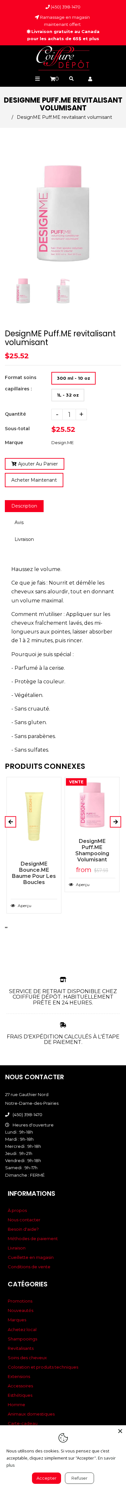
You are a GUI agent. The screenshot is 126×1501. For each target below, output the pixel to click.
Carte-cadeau (22, 1423)
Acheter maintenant (34, 480)
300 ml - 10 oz (73, 378)
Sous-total (17, 428)
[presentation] (5, 306)
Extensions (19, 1376)
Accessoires (20, 1385)
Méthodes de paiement (33, 1238)
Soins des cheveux (27, 1357)
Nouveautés (20, 1310)
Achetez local (22, 1329)
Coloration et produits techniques (43, 1367)
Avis (19, 522)
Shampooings (22, 1338)
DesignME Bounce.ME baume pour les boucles (34, 873)
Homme (16, 1404)
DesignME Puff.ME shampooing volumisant (92, 850)
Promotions (20, 1301)
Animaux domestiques (31, 1414)
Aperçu (24, 905)
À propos (17, 1210)
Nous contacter (24, 1219)
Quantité (15, 414)
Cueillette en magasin (31, 1257)
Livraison (24, 539)
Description (24, 506)
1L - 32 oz (68, 395)
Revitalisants (21, 1348)
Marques (17, 1319)
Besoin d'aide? (23, 1229)
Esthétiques (20, 1395)
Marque (14, 442)
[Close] (120, 1431)
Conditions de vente (29, 1266)
